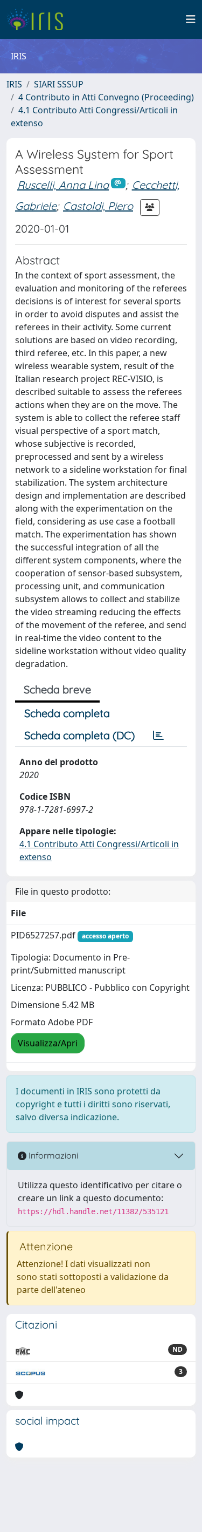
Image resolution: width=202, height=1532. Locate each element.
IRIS (14, 84)
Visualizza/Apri (48, 1043)
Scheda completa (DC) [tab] (79, 735)
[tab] (158, 735)
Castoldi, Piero (98, 206)
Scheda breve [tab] (57, 689)
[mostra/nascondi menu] (191, 19)
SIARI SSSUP (58, 84)
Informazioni (52, 1155)
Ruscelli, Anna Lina (63, 185)
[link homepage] (39, 19)
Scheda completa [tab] (67, 713)
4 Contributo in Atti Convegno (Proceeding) (106, 97)
